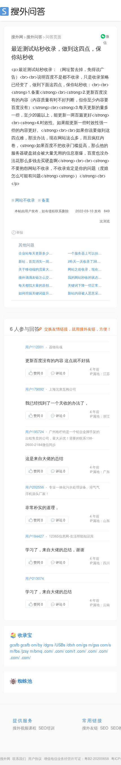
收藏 (79, 373)
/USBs (60, 645)
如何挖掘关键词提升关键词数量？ (36, 293)
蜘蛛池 (25, 680)
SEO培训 (47, 728)
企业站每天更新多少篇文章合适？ (36, 253)
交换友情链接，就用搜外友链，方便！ (77, 329)
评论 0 (60, 373)
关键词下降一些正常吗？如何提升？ (85, 285)
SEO (24, 11)
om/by (37, 645)
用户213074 (34, 578)
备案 (46, 200)
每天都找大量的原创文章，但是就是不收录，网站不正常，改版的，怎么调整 (36, 285)
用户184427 (34, 536)
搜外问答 (34, 36)
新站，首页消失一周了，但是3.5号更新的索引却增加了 (36, 261)
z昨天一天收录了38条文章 (85, 261)
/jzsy (25, 651)
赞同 (38, 373)
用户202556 (34, 487)
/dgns (48, 645)
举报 (19, 232)
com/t (70, 651)
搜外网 (17, 36)
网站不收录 (25, 200)
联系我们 (19, 758)
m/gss (94, 645)
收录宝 (25, 635)
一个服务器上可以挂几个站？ (85, 253)
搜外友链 (90, 728)
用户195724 (34, 431)
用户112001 (34, 346)
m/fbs (15, 651)
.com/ (48, 651)
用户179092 (34, 389)
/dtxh (71, 645)
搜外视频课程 (24, 728)
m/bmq (36, 651)
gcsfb (15, 645)
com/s (105, 645)
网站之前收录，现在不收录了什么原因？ (85, 269)
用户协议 (35, 758)
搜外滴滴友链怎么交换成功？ (36, 277)
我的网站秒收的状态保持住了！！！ (85, 277)
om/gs (82, 645)
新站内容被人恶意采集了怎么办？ (85, 293)
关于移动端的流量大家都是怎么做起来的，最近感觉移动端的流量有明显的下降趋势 (36, 269)
